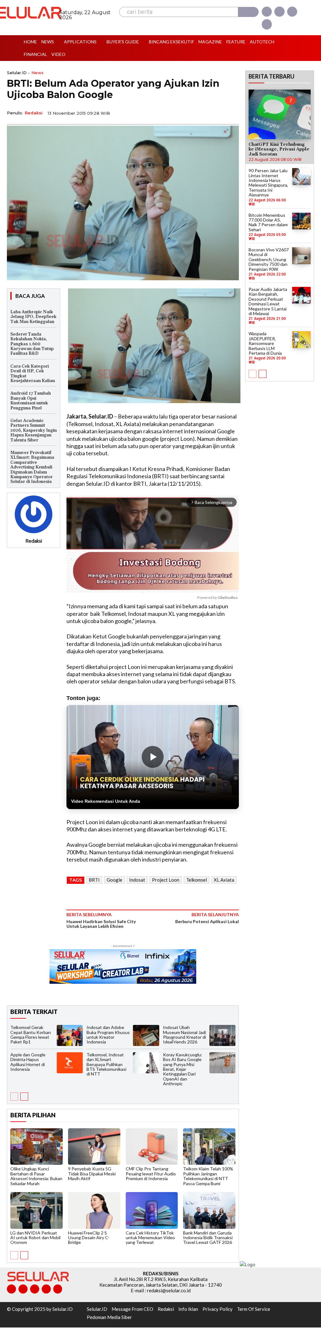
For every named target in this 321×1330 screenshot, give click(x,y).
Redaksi (34, 112)
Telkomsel (196, 880)
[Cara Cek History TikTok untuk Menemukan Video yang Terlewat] (152, 1210)
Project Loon (165, 880)
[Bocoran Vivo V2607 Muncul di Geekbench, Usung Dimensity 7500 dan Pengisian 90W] (301, 255)
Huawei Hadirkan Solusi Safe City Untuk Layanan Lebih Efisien (101, 924)
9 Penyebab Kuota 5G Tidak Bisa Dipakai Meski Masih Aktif (92, 1173)
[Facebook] (267, 12)
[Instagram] (279, 12)
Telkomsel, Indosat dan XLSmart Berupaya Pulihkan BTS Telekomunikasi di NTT (106, 1064)
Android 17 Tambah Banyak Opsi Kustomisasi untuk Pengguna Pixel (30, 401)
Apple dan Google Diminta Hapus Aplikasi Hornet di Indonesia (27, 1062)
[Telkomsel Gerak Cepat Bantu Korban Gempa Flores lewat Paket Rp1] (70, 1035)
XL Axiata (224, 880)
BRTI (94, 880)
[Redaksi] (33, 514)
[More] (232, 112)
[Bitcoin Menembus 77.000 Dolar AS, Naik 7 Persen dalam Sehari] (301, 221)
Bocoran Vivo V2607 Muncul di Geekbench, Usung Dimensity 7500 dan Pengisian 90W (269, 259)
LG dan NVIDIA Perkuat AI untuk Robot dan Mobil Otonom (35, 1237)
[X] (292, 12)
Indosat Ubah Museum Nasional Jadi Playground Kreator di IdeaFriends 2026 (184, 1034)
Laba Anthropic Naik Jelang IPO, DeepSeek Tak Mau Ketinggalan (33, 317)
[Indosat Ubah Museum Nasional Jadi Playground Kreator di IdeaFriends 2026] (222, 1035)
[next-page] (24, 1096)
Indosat (137, 880)
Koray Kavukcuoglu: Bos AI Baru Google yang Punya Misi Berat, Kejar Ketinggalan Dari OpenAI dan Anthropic (182, 1069)
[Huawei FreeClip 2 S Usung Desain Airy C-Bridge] (94, 1210)
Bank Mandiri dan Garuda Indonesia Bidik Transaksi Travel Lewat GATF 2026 (208, 1237)
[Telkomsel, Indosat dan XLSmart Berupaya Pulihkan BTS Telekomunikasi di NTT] (146, 1062)
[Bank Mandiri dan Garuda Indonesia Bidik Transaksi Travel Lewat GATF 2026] (209, 1210)
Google (114, 880)
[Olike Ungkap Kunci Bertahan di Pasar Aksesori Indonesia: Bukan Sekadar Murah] (36, 1146)
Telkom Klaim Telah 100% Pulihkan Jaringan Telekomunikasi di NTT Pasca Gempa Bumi (208, 1176)
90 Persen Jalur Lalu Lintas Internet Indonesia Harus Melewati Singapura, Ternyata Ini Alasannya (268, 182)
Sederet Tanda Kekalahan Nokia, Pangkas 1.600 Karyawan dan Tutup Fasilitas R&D (32, 344)
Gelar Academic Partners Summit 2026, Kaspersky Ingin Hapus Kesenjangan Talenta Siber (33, 430)
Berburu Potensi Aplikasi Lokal (207, 921)
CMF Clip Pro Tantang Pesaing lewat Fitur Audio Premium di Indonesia (151, 1173)
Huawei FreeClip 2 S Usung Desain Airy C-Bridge (88, 1237)
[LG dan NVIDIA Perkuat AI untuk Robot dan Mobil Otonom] (36, 1210)
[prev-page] (14, 1096)
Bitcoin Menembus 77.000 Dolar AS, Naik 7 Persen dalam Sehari (268, 222)
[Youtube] (267, 24)
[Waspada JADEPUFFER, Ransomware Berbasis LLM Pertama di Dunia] (301, 339)
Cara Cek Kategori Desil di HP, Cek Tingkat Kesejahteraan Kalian (32, 374)
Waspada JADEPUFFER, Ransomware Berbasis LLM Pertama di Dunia (265, 343)
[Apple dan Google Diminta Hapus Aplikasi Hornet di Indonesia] (70, 1062)
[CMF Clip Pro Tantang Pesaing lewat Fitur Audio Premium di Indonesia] (152, 1146)
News (37, 73)
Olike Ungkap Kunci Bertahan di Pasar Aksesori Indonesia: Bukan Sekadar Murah (36, 1176)
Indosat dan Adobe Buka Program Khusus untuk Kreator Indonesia (108, 1034)
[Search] (248, 12)
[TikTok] (34, 1289)
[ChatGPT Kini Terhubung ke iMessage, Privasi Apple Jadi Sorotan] (280, 114)
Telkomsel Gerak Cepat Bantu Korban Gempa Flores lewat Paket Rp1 (30, 1034)
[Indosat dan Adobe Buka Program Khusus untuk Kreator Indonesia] (146, 1035)
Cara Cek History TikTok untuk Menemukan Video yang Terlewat (150, 1237)
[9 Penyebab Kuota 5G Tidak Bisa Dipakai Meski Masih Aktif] (94, 1146)
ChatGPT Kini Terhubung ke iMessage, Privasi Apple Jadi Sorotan (279, 149)
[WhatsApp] (203, 112)
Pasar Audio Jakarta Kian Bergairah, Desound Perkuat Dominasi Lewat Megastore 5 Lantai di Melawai (268, 301)
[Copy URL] (217, 112)
